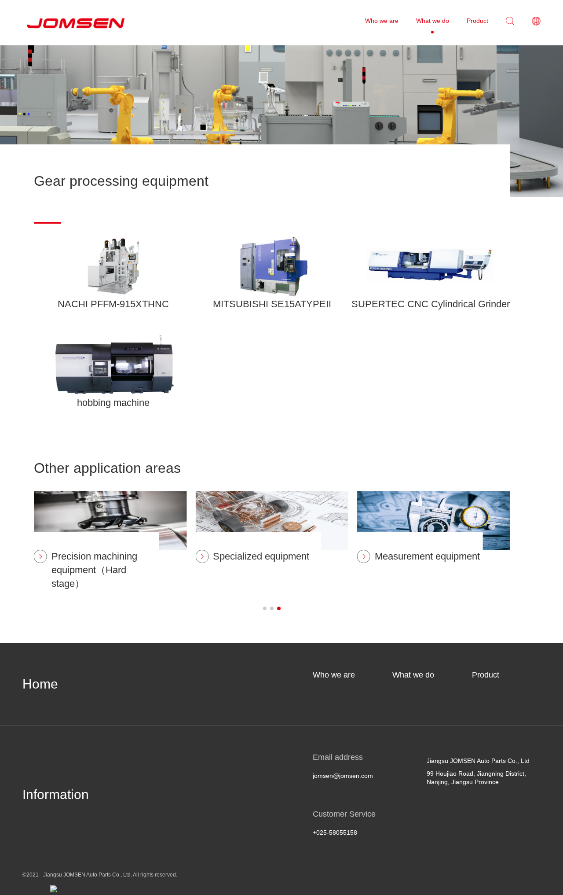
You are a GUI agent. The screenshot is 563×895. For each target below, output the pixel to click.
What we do (413, 674)
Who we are (334, 674)
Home (40, 684)
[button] (265, 608)
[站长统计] (53, 888)
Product (485, 674)
